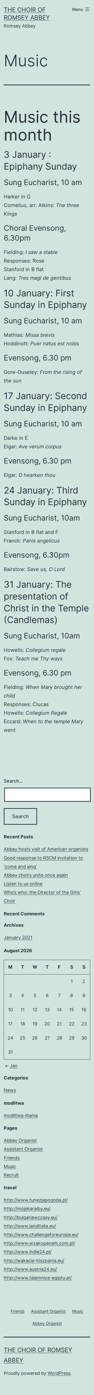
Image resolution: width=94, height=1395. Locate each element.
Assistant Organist (23, 1149)
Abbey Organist (20, 1140)
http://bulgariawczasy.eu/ (30, 1217)
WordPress (59, 1373)
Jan (14, 1065)
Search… (13, 781)
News (10, 1090)
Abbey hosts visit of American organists (46, 849)
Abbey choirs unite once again (36, 875)
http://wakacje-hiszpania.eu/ (34, 1260)
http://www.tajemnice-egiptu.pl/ (38, 1277)
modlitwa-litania (21, 1115)
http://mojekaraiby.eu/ (27, 1208)
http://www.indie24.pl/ (27, 1251)
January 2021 (18, 937)
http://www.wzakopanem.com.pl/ (39, 1243)
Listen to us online (23, 883)
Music (10, 1166)
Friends (12, 1157)
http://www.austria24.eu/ (30, 1269)
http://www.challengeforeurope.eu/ (41, 1234)
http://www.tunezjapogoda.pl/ (36, 1200)
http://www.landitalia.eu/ (30, 1226)
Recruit (11, 1175)
